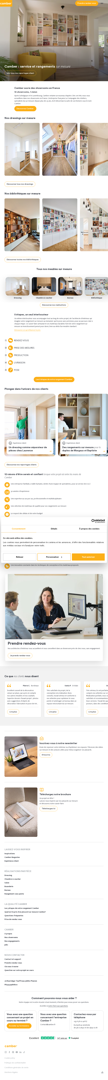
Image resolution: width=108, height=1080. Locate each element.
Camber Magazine (12, 857)
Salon (6, 883)
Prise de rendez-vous (13, 919)
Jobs (6, 945)
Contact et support (12, 959)
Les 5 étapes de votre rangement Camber (21, 908)
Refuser (19, 557)
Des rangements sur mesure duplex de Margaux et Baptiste (81, 449)
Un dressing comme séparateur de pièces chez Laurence (28, 449)
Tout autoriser (88, 557)
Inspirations (9, 853)
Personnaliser (52, 557)
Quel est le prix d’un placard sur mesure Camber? (25, 912)
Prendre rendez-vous (13, 963)
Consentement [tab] (18, 529)
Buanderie (8, 886)
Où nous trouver (11, 966)
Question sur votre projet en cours (19, 970)
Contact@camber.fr (47, 1024)
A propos (8, 934)
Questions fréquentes (13, 915)
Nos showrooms (11, 937)
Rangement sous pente (14, 894)
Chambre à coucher (44, 298)
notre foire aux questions (58, 1006)
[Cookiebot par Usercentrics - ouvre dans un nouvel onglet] (93, 521)
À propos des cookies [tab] (89, 529)
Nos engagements (12, 941)
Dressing (17, 298)
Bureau (70, 298)
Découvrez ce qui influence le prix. (27, 330)
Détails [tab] (54, 529)
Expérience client (11, 861)
